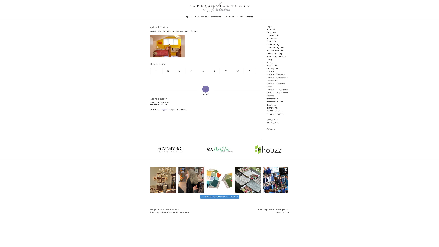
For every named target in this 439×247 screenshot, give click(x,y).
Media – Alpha (273, 65)
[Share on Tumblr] (214, 71)
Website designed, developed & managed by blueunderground (169, 212)
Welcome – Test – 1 (275, 114)
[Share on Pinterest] (191, 71)
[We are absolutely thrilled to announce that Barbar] (191, 180)
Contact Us (271, 41)
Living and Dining (274, 53)
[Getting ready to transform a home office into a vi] (219, 180)
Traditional (271, 105)
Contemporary (179, 31)
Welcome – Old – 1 (274, 111)
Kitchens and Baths (275, 50)
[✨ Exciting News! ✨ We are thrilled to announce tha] (248, 180)
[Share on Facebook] (156, 71)
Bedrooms (271, 32)
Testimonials (272, 99)
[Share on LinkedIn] (203, 71)
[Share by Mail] (249, 71)
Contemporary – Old (275, 47)
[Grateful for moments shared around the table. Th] (163, 180)
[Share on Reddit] (238, 71)
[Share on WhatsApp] (179, 71)
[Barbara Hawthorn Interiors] (220, 7)
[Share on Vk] (226, 71)
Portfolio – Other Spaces (277, 92)
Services (270, 95)
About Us (271, 29)
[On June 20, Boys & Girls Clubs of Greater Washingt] (276, 180)
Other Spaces (272, 68)
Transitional (272, 108)
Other (187, 31)
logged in (166, 109)
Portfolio (270, 71)
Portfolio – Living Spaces (277, 89)
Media (269, 62)
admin (195, 31)
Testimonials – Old (275, 102)
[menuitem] (189, 17)
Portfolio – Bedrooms (276, 74)
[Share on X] (168, 71)
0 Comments (167, 31)
